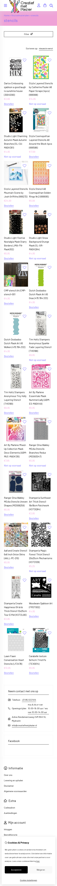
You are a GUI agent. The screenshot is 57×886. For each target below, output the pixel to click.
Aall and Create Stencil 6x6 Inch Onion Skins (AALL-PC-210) (15, 554)
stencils (34, 15)
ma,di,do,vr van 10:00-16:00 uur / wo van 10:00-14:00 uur (38, 708)
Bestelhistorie (10, 834)
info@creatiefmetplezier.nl (24, 725)
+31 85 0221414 (29, 699)
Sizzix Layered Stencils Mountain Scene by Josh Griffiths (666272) (16, 192)
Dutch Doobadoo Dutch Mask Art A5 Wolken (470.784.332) (14, 343)
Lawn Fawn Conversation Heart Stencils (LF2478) (14, 660)
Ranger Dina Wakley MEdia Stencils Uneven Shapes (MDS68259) (16, 501)
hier (38, 861)
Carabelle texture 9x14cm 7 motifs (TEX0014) (38, 660)
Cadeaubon (9, 807)
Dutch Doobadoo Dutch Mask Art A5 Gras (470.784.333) (38, 294)
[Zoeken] (51, 5)
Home (7, 15)
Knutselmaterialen (20, 15)
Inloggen (8, 829)
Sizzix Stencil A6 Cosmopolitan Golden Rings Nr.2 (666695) (40, 192)
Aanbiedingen (10, 813)
